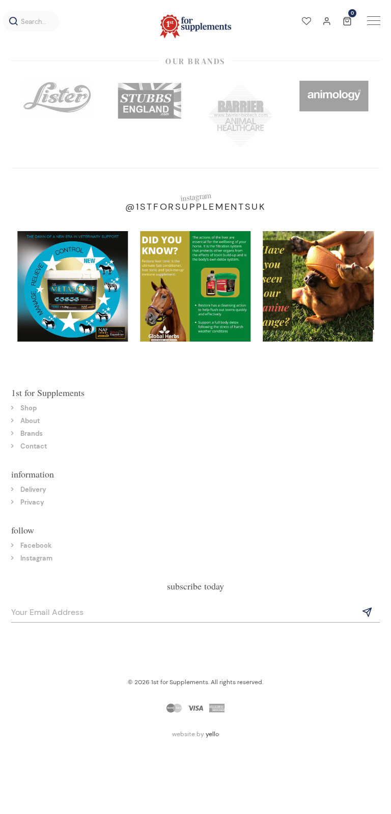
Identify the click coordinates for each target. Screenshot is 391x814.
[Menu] (374, 22)
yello (212, 734)
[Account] (327, 22)
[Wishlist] (306, 22)
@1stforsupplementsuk (195, 207)
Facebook (35, 545)
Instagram (36, 558)
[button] (13, 21)
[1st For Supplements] (195, 26)
